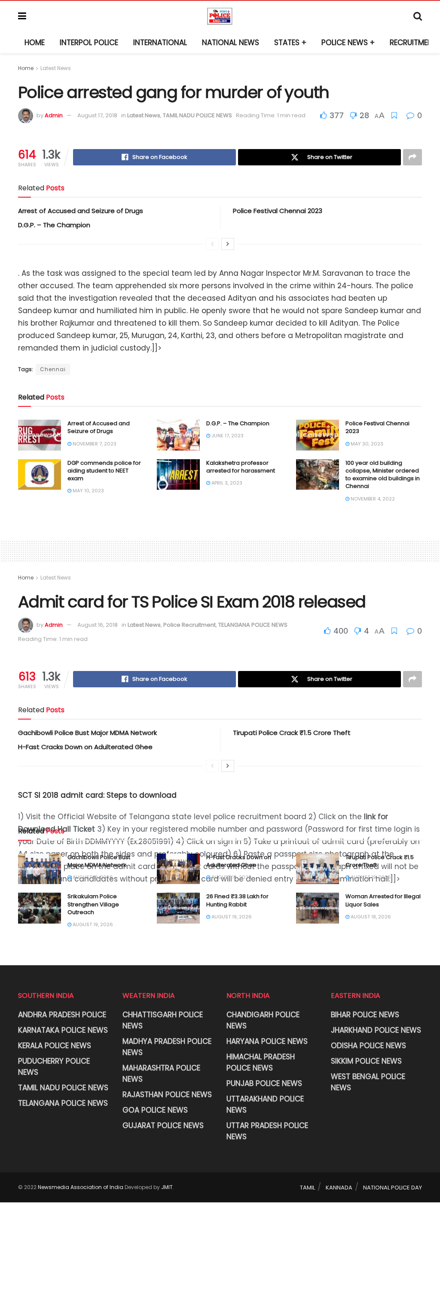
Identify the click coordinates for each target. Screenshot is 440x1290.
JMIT (167, 1187)
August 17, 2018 (97, 115)
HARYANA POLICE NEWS (267, 1041)
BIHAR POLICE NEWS (365, 1014)
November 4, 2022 (372, 498)
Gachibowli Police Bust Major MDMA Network (87, 732)
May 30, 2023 (366, 443)
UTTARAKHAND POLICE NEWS (265, 1104)
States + (290, 42)
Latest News (55, 68)
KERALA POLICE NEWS (54, 1045)
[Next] (227, 244)
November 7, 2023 (93, 443)
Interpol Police (89, 42)
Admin (54, 115)
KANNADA (339, 1187)
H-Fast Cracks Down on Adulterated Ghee (85, 746)
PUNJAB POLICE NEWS (264, 1083)
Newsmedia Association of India (80, 1187)
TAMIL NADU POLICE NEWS (197, 115)
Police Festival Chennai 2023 (277, 210)
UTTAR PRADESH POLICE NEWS (267, 1131)
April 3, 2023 (226, 482)
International (160, 42)
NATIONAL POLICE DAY (392, 1187)
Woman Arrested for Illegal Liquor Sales (383, 900)
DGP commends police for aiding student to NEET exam (104, 470)
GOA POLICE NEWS (155, 1110)
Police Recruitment (189, 625)
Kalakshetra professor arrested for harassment (240, 467)
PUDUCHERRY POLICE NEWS (54, 1066)
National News (230, 42)
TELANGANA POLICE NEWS (252, 625)
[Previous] (212, 244)
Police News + (348, 42)
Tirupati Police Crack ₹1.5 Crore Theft (292, 732)
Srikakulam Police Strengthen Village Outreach (93, 904)
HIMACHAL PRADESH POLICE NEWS (260, 1062)
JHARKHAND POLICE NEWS (376, 1030)
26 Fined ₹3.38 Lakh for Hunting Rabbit (237, 900)
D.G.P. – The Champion (54, 224)
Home (34, 42)
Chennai (53, 369)
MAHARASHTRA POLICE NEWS (161, 1073)
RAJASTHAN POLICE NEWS (167, 1094)
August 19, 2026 (92, 877)
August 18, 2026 (370, 916)
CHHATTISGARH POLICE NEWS (162, 1020)
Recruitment (413, 42)
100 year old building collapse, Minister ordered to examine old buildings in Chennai (382, 475)
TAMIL (307, 1187)
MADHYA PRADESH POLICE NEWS (166, 1047)
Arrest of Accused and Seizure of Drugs (80, 210)
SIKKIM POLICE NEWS (366, 1061)
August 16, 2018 (97, 625)
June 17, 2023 (227, 435)
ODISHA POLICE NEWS (368, 1045)
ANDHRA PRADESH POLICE (62, 1014)
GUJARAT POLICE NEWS (163, 1125)
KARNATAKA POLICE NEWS (63, 1030)
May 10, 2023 (87, 490)
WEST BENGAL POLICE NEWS (368, 1082)
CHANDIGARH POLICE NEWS (262, 1020)
